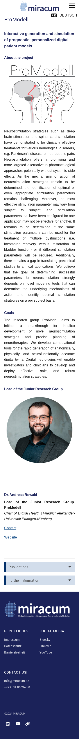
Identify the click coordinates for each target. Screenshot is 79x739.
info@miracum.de (16, 681)
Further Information (24, 580)
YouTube (46, 652)
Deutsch (68, 15)
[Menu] (70, 5)
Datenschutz (13, 646)
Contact (10, 528)
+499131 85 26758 (17, 687)
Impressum (12, 639)
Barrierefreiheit (14, 652)
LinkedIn (45, 646)
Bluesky (45, 639)
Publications (18, 566)
